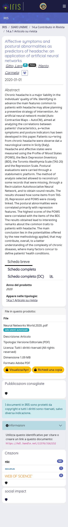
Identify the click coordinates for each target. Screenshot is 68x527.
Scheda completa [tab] (22, 269)
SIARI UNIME (19, 27)
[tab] (51, 276)
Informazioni (17, 425)
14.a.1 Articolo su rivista (21, 31)
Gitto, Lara (14, 66)
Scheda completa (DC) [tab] (26, 276)
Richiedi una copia (49, 370)
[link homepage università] (43, 6)
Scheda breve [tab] (19, 261)
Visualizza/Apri (18, 370)
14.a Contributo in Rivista (48, 27)
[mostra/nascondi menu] (64, 6)
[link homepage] (12, 6)
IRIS (4, 27)
